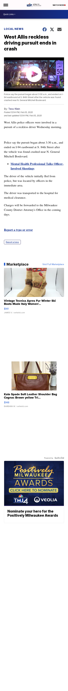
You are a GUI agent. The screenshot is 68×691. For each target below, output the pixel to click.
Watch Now (58, 5)
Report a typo (12, 242)
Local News (14, 29)
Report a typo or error (18, 230)
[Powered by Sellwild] (59, 458)
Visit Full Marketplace (53, 264)
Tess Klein (14, 108)
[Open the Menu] (5, 5)
